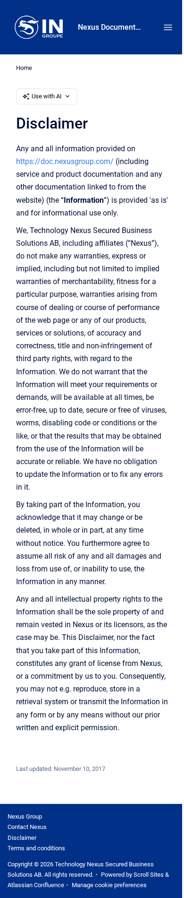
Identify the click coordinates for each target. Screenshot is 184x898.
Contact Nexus (27, 826)
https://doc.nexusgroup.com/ (65, 161)
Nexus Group (25, 816)
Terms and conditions (36, 848)
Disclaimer (22, 837)
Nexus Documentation (111, 27)
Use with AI (47, 96)
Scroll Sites (149, 874)
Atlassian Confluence (36, 885)
